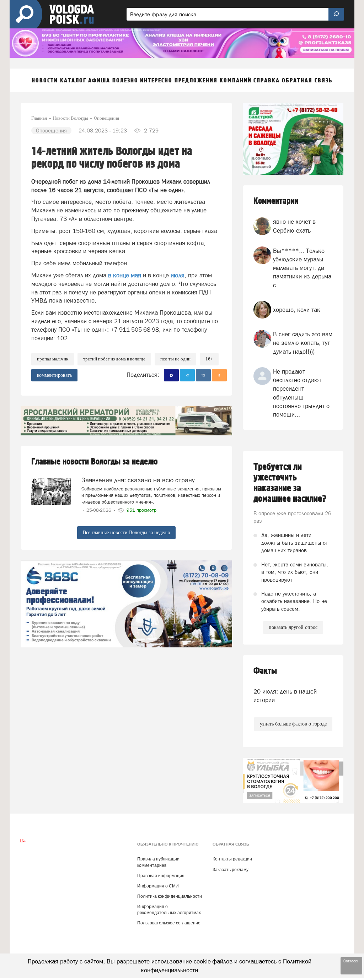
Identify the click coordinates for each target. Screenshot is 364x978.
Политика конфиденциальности (169, 896)
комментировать (54, 375)
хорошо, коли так (296, 309)
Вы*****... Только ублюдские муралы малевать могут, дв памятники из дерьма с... (302, 268)
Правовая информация (160, 875)
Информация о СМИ (158, 886)
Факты (265, 671)
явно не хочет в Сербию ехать (294, 226)
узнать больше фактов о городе (293, 724)
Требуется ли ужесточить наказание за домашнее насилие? (290, 483)
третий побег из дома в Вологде (114, 359)
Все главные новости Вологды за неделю (126, 532)
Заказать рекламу (230, 869)
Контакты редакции (232, 859)
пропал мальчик (52, 359)
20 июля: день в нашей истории (285, 695)
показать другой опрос (293, 627)
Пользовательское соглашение (168, 922)
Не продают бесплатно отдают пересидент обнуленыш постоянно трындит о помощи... (301, 393)
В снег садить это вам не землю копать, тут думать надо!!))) (302, 343)
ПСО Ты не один (175, 359)
